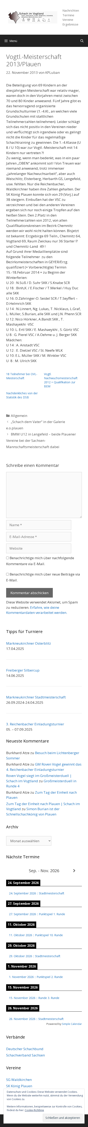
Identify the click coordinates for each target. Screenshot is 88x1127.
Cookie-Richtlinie (34, 1110)
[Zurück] (13, 871)
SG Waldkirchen (19, 1079)
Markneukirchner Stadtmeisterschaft (36, 697)
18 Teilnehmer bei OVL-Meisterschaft (21, 376)
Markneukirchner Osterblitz (28, 643)
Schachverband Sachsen (25, 1055)
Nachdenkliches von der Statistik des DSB (22, 395)
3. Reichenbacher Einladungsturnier (35, 724)
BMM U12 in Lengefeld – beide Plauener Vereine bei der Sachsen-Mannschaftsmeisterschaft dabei (41, 440)
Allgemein (19, 415)
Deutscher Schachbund (24, 1048)
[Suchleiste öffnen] (82, 41)
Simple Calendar (72, 1024)
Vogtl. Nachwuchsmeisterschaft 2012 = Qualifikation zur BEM (61, 380)
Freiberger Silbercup (22, 670)
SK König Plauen (19, 1086)
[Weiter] (74, 871)
